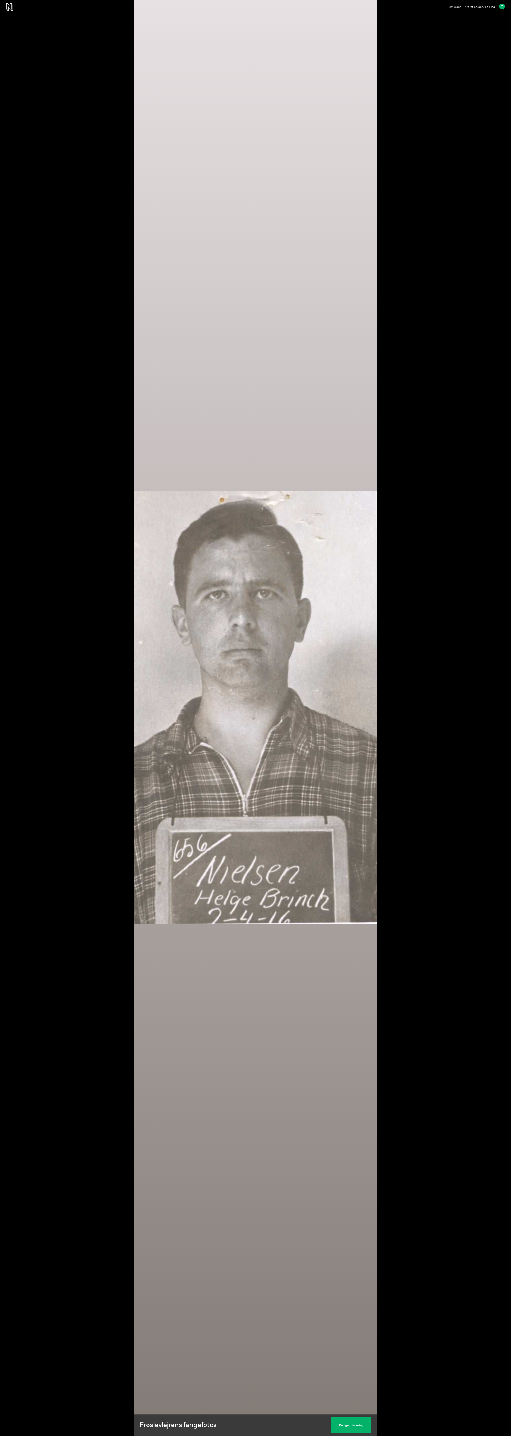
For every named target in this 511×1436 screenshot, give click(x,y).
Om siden (455, 7)
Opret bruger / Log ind (480, 7)
